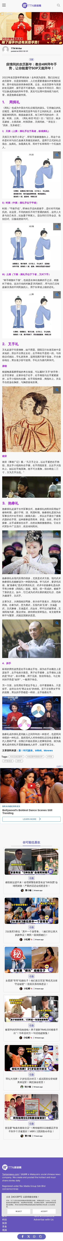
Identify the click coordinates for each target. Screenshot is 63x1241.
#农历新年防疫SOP (35, 756)
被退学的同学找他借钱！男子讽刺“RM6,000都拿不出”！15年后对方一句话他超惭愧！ (31, 1031)
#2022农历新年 (16, 756)
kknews (48, 750)
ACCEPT (44, 1211)
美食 (4, 1226)
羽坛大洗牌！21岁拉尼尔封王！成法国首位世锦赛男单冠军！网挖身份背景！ (31, 1080)
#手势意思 (8, 761)
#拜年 (19, 761)
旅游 (4, 1223)
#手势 (49, 756)
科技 (4, 1219)
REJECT (19, 1211)
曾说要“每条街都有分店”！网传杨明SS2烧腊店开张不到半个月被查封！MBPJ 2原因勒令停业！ (31, 1129)
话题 (31, 59)
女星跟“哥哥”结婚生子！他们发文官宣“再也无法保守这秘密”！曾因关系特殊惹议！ (31, 982)
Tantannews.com (10, 1174)
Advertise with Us (43, 1219)
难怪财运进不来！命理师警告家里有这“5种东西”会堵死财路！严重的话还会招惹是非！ (31, 884)
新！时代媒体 (26, 750)
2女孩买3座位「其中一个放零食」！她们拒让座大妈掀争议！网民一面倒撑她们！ (31, 933)
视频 (4, 1230)
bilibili (38, 750)
